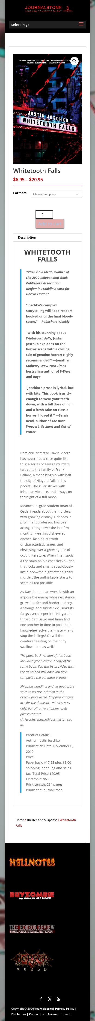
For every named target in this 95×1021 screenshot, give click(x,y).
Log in (67, 1014)
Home (19, 820)
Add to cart (50, 224)
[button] (74, 61)
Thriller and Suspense (42, 820)
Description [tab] (27, 237)
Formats (20, 193)
